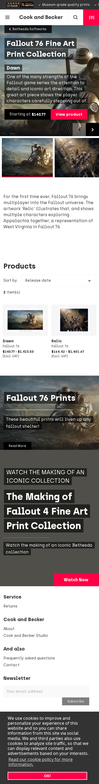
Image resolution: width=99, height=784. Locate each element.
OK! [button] (47, 775)
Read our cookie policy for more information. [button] (40, 761)
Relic (56, 341)
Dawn (8, 341)
